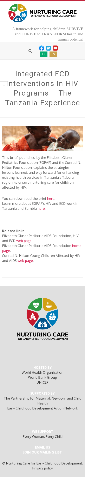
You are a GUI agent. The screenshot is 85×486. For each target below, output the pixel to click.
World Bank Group (42, 377)
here (50, 198)
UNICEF (42, 382)
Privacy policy (42, 468)
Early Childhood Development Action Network (42, 408)
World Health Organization (42, 372)
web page (24, 240)
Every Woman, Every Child (43, 436)
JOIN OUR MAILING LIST (42, 452)
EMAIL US (42, 447)
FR (43, 54)
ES (53, 54)
